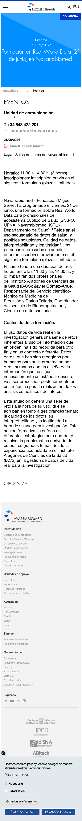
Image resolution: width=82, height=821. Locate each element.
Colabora (70, 16)
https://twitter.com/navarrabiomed (6, 701)
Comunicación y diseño (16, 593)
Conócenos (10, 658)
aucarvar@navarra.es (33, 131)
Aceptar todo (22, 812)
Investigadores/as (13, 552)
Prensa (7, 625)
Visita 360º (9, 676)
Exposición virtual (13, 680)
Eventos (38, 90)
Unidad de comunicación (29, 113)
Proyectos (9, 561)
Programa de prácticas (16, 644)
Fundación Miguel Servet (17, 663)
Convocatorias (11, 612)
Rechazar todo (58, 812)
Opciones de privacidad (3, 753)
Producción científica (15, 557)
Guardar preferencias (21, 801)
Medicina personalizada (16, 548)
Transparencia (11, 671)
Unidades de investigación (17, 535)
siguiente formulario (22, 183)
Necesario (15, 783)
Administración (11, 584)
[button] (5, 7)
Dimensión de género (15, 544)
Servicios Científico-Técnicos (19, 539)
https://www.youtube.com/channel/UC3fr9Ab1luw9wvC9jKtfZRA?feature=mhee (12, 701)
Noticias (8, 607)
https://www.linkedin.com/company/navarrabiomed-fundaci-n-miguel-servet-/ (18, 701)
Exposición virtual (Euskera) (18, 685)
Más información (17, 774)
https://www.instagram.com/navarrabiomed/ (24, 701)
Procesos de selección (16, 639)
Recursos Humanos (14, 589)
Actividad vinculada (14, 566)
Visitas (7, 621)
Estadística (16, 791)
